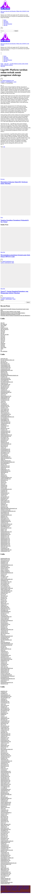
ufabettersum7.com (5, 535)
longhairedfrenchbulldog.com (7, 416)
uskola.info (3, 808)
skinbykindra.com (5, 868)
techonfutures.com (5, 838)
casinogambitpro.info (5, 366)
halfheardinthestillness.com (7, 643)
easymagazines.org (5, 496)
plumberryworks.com (5, 509)
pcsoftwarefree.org (5, 722)
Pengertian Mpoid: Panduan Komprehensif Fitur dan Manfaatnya (15, 315)
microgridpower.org (5, 502)
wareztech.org (4, 389)
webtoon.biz (3, 427)
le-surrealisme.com (5, 585)
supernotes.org (4, 476)
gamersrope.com (4, 383)
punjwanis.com (4, 358)
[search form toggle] (2, 28)
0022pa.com (3, 599)
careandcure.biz (4, 494)
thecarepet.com (4, 362)
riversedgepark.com (5, 702)
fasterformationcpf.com (6, 396)
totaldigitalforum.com (5, 860)
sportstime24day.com (5, 432)
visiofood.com (4, 826)
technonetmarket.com (5, 804)
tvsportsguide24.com (5, 450)
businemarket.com (5, 419)
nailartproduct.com (5, 745)
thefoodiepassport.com (6, 657)
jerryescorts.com (4, 445)
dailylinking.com (4, 723)
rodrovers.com (4, 751)
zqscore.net (3, 481)
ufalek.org (3, 459)
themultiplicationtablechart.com (8, 678)
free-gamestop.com (5, 385)
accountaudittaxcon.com (6, 489)
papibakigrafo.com (5, 660)
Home (4, 20)
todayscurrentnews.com (6, 527)
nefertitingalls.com (5, 708)
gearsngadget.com (5, 764)
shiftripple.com (4, 516)
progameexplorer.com (5, 872)
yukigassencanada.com (6, 755)
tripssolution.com (4, 753)
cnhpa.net (3, 473)
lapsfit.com (3, 767)
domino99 (3, 343)
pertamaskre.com (4, 374)
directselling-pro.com (5, 874)
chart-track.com (4, 615)
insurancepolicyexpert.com (7, 588)
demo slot (3, 330)
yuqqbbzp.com (4, 758)
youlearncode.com (5, 729)
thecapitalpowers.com (5, 525)
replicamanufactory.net (6, 772)
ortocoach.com (4, 505)
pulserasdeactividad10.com (7, 668)
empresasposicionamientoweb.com (8, 862)
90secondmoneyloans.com (7, 749)
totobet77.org (4, 530)
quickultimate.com (5, 512)
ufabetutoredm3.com (5, 543)
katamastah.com (4, 480)
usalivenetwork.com (5, 378)
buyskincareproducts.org (6, 674)
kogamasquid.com (5, 677)
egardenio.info (4, 485)
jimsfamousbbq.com (5, 558)
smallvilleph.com (4, 606)
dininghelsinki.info (5, 793)
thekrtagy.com (4, 851)
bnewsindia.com (4, 833)
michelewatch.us (4, 568)
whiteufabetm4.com (5, 790)
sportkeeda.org (4, 491)
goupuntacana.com (5, 701)
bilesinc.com (3, 602)
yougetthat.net (4, 403)
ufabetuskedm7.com (5, 542)
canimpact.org (4, 663)
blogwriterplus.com (5, 363)
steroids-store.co (4, 632)
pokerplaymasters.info (6, 367)
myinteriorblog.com (5, 832)
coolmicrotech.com (5, 853)
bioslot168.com (4, 881)
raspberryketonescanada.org (7, 841)
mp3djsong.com (4, 563)
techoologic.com (4, 839)
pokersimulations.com (6, 771)
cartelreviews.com (5, 742)
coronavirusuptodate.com (6, 760)
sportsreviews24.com (5, 451)
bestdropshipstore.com (6, 741)
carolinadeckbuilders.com (6, 590)
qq (1, 350)
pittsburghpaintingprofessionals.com (9, 508)
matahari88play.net (5, 420)
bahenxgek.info (4, 372)
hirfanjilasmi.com (4, 498)
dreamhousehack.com (5, 855)
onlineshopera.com (5, 718)
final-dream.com (4, 816)
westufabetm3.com (5, 548)
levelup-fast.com (4, 768)
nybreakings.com (4, 848)
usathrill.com (3, 843)
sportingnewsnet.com (5, 431)
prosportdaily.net (4, 820)
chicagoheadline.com (5, 697)
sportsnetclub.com (5, 405)
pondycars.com (4, 837)
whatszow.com (4, 736)
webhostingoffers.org (5, 735)
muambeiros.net (4, 625)
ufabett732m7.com (5, 825)
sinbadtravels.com (5, 387)
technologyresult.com (5, 733)
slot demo (3, 332)
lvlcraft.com (3, 748)
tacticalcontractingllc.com (6, 524)
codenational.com (5, 870)
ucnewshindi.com (5, 380)
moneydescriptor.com (5, 421)
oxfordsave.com (4, 407)
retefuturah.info (4, 801)
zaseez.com (3, 704)
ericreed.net (3, 646)
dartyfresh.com (4, 719)
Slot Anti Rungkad (7, 23)
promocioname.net (5, 617)
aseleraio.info (4, 482)
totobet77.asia (4, 529)
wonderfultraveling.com (6, 616)
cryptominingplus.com (6, 414)
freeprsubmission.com (6, 829)
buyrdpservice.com (5, 400)
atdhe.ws (3, 641)
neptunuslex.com (4, 566)
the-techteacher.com (5, 856)
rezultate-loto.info (5, 773)
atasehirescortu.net (5, 442)
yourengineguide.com (5, 847)
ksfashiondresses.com (5, 471)
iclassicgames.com (5, 409)
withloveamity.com (5, 728)
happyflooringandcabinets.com (8, 462)
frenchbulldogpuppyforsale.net (7, 676)
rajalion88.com (4, 700)
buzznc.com (3, 865)
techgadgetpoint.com (5, 449)
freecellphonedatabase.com (7, 381)
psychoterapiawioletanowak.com (8, 511)
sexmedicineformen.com (6, 514)
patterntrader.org (4, 472)
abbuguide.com (4, 732)
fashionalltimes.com (5, 859)
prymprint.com (4, 490)
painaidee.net (4, 424)
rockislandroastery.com (6, 873)
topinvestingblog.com (5, 592)
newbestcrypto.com (5, 406)
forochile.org (3, 614)
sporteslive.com (4, 433)
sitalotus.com (3, 474)
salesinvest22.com (5, 821)
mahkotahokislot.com (5, 456)
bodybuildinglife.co (5, 463)
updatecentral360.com (6, 478)
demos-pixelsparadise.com (7, 579)
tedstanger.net (4, 806)
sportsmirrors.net (4, 440)
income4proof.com (5, 710)
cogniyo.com (3, 495)
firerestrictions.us (4, 623)
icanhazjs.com (4, 661)
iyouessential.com (5, 727)
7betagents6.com (4, 759)
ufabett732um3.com (5, 807)
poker (2, 348)
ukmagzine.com (4, 388)
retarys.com (3, 394)
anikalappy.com (4, 791)
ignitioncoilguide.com (5, 878)
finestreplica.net (4, 797)
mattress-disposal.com (6, 460)
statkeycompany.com (5, 589)
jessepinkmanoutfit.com (6, 392)
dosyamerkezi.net (5, 584)
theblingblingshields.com (6, 434)
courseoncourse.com (5, 369)
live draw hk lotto (5, 334)
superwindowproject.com (6, 659)
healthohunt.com (4, 799)
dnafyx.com (3, 724)
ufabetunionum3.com (5, 780)
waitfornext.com (4, 811)
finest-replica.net (4, 817)
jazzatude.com (4, 598)
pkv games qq (4, 324)
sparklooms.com (4, 522)
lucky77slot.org (4, 454)
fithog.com (3, 634)
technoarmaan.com (5, 861)
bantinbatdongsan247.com (7, 370)
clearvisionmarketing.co (6, 812)
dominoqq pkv (9, 886)
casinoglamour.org (5, 679)
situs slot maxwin (4, 329)
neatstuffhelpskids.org (6, 611)
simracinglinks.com (5, 583)
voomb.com (3, 447)
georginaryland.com (5, 637)
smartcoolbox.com (5, 518)
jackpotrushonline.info (6, 379)
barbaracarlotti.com (5, 669)
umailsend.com (4, 393)
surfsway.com (4, 744)
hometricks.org (4, 499)
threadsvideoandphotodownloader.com (9, 375)
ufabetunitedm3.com (5, 539)
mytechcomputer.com (5, 879)
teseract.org (3, 822)
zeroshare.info (4, 601)
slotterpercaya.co (4, 517)
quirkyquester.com (5, 513)
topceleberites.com (5, 777)
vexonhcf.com (4, 577)
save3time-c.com (4, 576)
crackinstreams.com (5, 762)
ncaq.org (3, 715)
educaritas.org (4, 711)
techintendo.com (4, 739)
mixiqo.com (3, 503)
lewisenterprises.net (5, 720)
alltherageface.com (5, 869)
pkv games (26, 886)
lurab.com (3, 877)
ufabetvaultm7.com (5, 782)
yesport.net (3, 401)
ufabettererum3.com (5, 533)
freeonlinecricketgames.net (7, 620)
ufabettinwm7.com (5, 536)
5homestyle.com (4, 683)
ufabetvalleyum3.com (5, 545)
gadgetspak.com (4, 763)
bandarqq (3, 344)
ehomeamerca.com (5, 737)
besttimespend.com (5, 493)
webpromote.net (4, 630)
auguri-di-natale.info (5, 567)
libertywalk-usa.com (5, 559)
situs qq (2, 342)
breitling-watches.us (5, 571)
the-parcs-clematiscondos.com (7, 359)
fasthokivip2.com (4, 411)
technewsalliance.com (6, 803)
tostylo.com (3, 402)
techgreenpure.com (5, 740)
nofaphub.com (4, 706)
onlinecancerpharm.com (6, 458)
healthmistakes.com (5, 469)
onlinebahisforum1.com (6, 696)
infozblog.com (4, 626)
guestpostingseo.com (5, 365)
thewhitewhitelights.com (6, 639)
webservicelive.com (5, 883)
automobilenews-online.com (7, 857)
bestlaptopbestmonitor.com (7, 636)
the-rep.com (3, 594)
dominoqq (15, 886)
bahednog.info (4, 371)
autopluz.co (3, 575)
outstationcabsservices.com (7, 850)
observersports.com (5, 412)
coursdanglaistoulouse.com (7, 565)
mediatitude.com (4, 580)
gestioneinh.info (4, 819)
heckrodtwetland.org (5, 642)
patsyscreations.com (5, 709)
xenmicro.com (4, 717)
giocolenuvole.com (5, 726)
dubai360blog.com (5, 452)
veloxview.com (4, 547)
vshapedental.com (5, 844)
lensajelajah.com (4, 713)
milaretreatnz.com (5, 603)
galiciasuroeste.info (5, 607)
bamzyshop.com (4, 835)
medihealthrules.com (5, 842)
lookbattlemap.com (5, 398)
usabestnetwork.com (5, 390)
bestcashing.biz (4, 621)
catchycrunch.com (5, 705)
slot (4, 146)
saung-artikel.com (5, 410)
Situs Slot (5, 21)
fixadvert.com (4, 574)
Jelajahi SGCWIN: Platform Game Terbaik (10, 311)
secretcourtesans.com (5, 695)
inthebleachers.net (5, 672)
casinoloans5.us (4, 651)
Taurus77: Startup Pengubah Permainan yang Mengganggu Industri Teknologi (14, 292)
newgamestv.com (4, 437)
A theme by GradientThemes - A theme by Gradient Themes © (15, 892)
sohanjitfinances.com (5, 520)
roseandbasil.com (4, 638)
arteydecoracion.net (5, 633)
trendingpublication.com (6, 531)
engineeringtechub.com (6, 443)
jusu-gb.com (3, 361)
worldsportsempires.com (6, 477)
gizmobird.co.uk (4, 562)
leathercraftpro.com (5, 500)
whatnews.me (4, 815)
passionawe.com (4, 507)
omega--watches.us (5, 570)
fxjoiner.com (3, 866)
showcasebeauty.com (5, 586)
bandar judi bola (4, 328)
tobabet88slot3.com (5, 526)
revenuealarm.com (5, 875)
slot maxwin (26, 887)
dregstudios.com (4, 610)
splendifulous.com (5, 775)
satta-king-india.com (5, 754)
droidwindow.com (5, 828)
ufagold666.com (4, 830)
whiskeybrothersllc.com (6, 549)
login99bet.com (4, 693)
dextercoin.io (3, 681)
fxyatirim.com (4, 731)
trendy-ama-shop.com (5, 824)
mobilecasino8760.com (6, 648)
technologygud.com (5, 465)
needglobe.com (4, 504)
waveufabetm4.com (5, 786)
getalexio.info (4, 487)
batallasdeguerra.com (5, 608)
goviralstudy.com (4, 664)
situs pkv (3, 322)
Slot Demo (5, 22)
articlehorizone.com (5, 757)
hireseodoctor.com (5, 766)
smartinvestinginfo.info (6, 802)
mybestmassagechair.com (6, 645)
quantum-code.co (4, 813)
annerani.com (4, 597)
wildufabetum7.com (5, 551)
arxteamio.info (4, 486)
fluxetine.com (4, 647)
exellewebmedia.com (5, 384)
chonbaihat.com (4, 628)
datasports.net (4, 441)
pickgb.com (3, 468)
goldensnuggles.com (5, 397)
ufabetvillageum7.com (6, 784)
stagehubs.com (4, 691)
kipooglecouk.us (4, 654)
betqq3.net (3, 650)
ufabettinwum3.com (5, 538)
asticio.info (3, 483)
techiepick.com (4, 834)
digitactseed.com (4, 746)
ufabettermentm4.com (5, 534)
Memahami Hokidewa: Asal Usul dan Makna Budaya (13, 312)
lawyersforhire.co (5, 418)
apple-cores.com (4, 667)
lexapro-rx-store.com (5, 673)
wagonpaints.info (4, 810)
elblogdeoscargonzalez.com (7, 629)
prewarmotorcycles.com (6, 581)
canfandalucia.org (5, 846)
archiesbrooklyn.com (5, 624)
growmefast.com (4, 455)
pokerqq (2, 326)
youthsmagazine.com (5, 423)
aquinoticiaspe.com (5, 415)
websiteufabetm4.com (6, 789)
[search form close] (1, 32)
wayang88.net (4, 788)
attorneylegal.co (4, 446)
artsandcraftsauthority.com (6, 882)
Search (2, 300)
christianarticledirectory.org (7, 682)
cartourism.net (4, 665)
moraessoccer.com (5, 612)
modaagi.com (4, 605)
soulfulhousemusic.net (6, 521)
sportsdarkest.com (5, 425)
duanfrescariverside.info (6, 794)
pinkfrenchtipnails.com (6, 436)
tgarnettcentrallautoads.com (7, 572)
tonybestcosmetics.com (6, 864)
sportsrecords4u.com (5, 776)
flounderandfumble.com (6, 798)
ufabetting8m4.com (5, 779)
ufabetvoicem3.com (5, 785)
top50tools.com (4, 593)
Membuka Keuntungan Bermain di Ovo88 (10, 314)
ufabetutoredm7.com (5, 544)
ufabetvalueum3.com (5, 781)
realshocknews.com (5, 467)
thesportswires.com (5, 428)
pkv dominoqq (4, 351)
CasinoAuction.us (5, 652)
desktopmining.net (5, 670)
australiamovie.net (5, 561)
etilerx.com (3, 795)
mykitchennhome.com (6, 655)
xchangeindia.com (5, 852)
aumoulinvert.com (5, 656)
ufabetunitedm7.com (5, 540)
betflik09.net (3, 714)
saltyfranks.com (4, 595)
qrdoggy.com (4, 464)
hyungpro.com (4, 429)
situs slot (5, 25)
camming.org (4, 698)
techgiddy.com (4, 376)
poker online (3, 325)
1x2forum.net (4, 692)
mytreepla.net (4, 770)
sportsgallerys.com (5, 438)
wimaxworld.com (5, 619)
